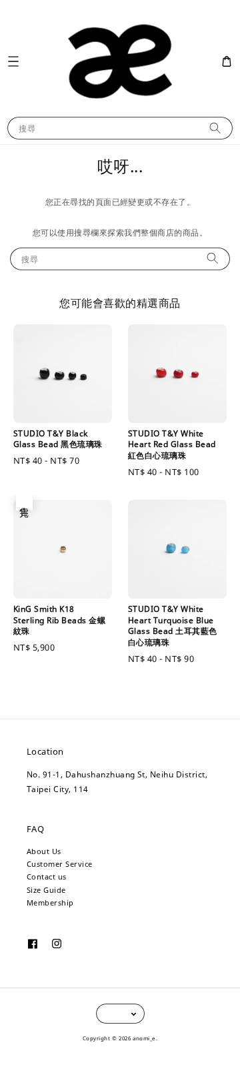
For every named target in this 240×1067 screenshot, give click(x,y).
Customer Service (60, 864)
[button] (13, 61)
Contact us (47, 876)
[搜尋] (215, 127)
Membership (50, 903)
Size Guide (46, 890)
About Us (44, 851)
